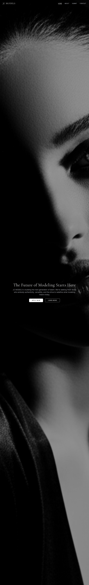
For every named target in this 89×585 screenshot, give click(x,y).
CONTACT (83, 3)
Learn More (52, 300)
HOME (60, 3)
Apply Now (36, 300)
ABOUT (67, 3)
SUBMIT (74, 3)
